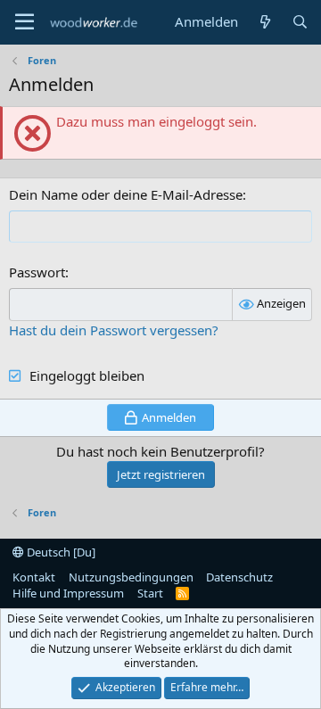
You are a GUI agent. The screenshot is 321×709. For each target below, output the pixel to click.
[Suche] (300, 21)
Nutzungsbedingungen (131, 577)
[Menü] (24, 22)
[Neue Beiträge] (264, 21)
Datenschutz (239, 577)
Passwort (37, 272)
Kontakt (33, 577)
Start (150, 593)
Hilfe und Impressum (68, 593)
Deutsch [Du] (59, 552)
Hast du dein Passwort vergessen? (113, 330)
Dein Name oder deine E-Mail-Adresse (126, 194)
